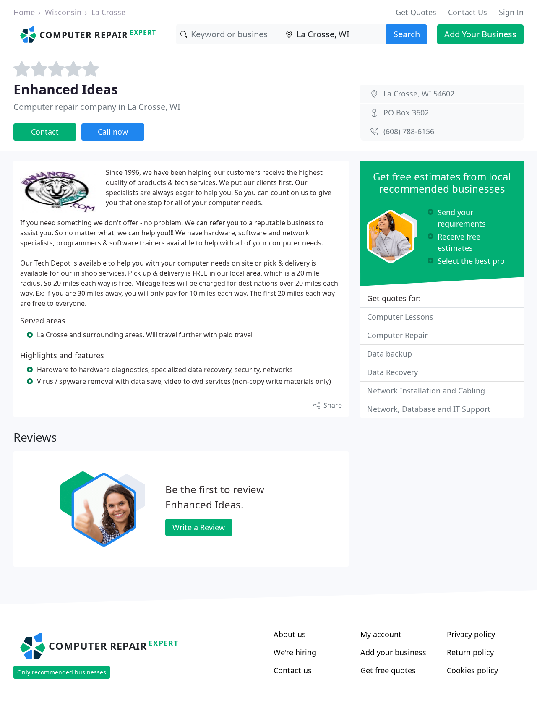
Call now (113, 132)
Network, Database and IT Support (428, 409)
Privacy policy (471, 634)
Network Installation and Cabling (426, 390)
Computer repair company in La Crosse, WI (96, 106)
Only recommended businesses (61, 672)
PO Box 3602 (406, 112)
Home (24, 12)
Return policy (470, 652)
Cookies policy (472, 670)
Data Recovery (392, 372)
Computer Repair (397, 335)
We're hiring (295, 652)
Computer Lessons (400, 317)
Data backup (389, 354)
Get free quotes (388, 670)
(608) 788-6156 (408, 131)
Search (407, 34)
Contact (45, 132)
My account (380, 634)
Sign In (511, 12)
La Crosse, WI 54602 (418, 94)
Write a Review (198, 527)
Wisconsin (63, 12)
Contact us (293, 670)
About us (290, 634)
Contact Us (467, 12)
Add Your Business (480, 34)
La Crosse (108, 12)
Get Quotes (416, 12)
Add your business (393, 652)
